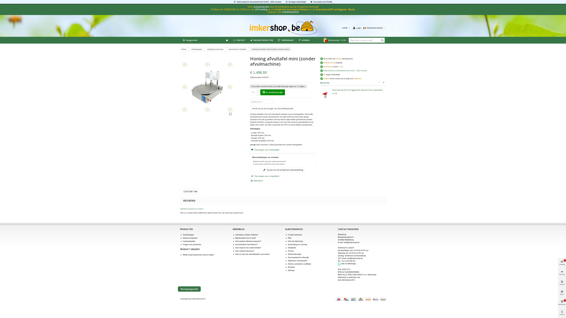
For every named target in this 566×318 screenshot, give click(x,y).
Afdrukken (258, 180)
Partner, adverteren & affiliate (299, 264)
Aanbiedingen (188, 235)
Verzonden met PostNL (323, 2)
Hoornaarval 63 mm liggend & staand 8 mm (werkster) (357, 90)
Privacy (291, 251)
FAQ (289, 238)
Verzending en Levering (297, 245)
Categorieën (192, 40)
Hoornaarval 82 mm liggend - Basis (335, 9)
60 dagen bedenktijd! (297, 2)
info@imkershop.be (351, 242)
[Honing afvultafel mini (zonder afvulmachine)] (230, 114)
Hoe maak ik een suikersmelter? (248, 248)
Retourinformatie (294, 254)
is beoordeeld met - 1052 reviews (259, 2)
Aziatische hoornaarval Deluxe (291, 9)
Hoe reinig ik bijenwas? (244, 251)
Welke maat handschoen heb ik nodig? (198, 255)
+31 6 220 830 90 (348, 261)
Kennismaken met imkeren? (246, 245)
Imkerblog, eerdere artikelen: (246, 235)
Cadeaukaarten (189, 241)
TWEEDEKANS (287, 40)
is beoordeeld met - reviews (345, 71)
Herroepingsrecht (189, 289)
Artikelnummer (256, 77)
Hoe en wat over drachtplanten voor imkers (252, 254)
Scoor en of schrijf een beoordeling (284, 170)
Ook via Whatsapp (348, 264)
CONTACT (240, 40)
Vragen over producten (192, 245)
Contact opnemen (295, 235)
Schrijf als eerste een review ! (192, 209)
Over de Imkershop (295, 241)
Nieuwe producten (190, 238)
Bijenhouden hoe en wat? (245, 238)
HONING (306, 40)
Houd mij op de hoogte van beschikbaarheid (272, 108)
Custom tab (190, 191)
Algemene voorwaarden (297, 261)
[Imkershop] (283, 28)
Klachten (291, 267)
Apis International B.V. (346, 280)
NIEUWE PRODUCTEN (263, 40)
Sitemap (291, 270)
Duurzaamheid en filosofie (298, 257)
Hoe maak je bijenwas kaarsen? (248, 241)
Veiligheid (292, 248)
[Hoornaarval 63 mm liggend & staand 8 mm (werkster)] (325, 94)
